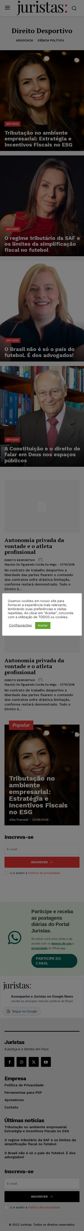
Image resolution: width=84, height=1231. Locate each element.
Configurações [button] (20, 625)
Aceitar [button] (43, 625)
